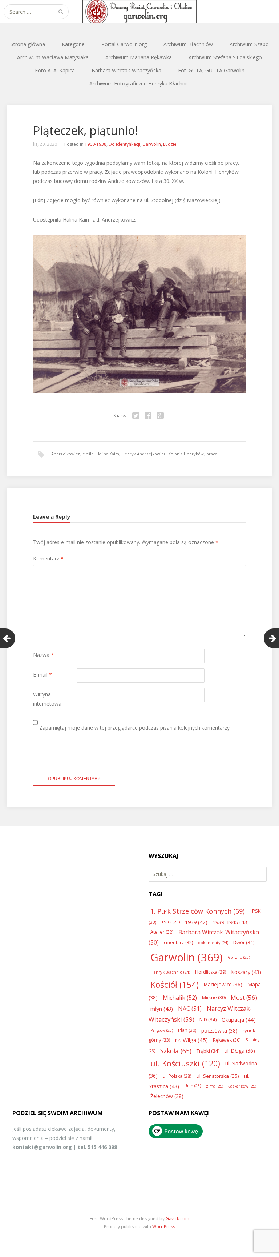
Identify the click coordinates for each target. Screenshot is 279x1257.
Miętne (214, 997)
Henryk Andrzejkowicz (144, 453)
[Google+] (160, 415)
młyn (161, 1008)
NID (208, 1019)
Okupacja (239, 1019)
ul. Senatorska (218, 1076)
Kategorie (73, 44)
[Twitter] (136, 415)
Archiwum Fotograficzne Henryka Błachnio (139, 83)
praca (211, 453)
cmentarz (178, 942)
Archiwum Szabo (249, 44)
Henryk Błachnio (170, 972)
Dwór (243, 942)
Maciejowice (223, 984)
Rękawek (226, 1040)
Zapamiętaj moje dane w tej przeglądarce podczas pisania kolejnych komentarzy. (135, 727)
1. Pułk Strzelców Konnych (197, 911)
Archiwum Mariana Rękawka (138, 57)
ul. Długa (240, 1050)
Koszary (246, 971)
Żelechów (166, 1096)
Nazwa (43, 654)
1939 (196, 922)
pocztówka (219, 1030)
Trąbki (208, 1051)
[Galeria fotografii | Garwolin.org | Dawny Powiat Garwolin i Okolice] (139, 11)
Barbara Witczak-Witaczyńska (126, 70)
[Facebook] (148, 415)
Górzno (239, 957)
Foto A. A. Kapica (55, 70)
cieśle (88, 453)
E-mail (42, 674)
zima (214, 1086)
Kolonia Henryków (186, 453)
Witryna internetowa (47, 699)
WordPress (163, 1227)
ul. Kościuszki (185, 1063)
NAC (190, 1009)
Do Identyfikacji (124, 144)
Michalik (180, 998)
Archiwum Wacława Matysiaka (53, 57)
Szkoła (175, 1050)
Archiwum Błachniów (188, 44)
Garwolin (151, 144)
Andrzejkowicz (65, 453)
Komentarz (48, 558)
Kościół (174, 984)
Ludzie (170, 144)
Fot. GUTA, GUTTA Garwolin (211, 70)
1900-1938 (95, 144)
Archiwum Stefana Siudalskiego (225, 57)
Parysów (161, 1030)
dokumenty (213, 942)
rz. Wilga (191, 1039)
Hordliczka (210, 972)
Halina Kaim (107, 453)
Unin (192, 1085)
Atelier (161, 932)
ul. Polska (177, 1076)
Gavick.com (177, 1219)
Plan (187, 1030)
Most (244, 997)
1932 (170, 922)
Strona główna (28, 44)
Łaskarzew (242, 1086)
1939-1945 (231, 922)
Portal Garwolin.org (124, 44)
